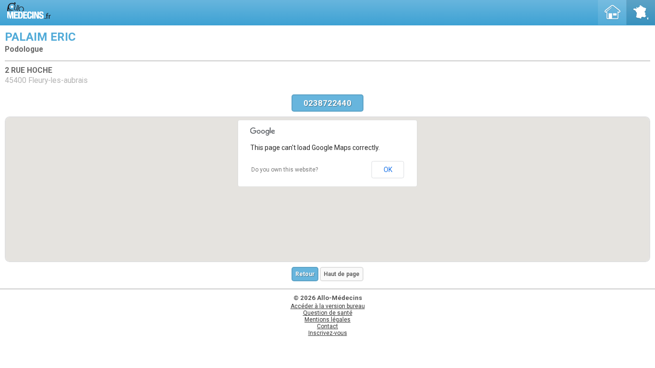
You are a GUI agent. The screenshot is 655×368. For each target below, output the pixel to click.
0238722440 (327, 103)
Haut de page (342, 274)
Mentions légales (327, 319)
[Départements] (640, 12)
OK (388, 169)
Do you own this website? (284, 169)
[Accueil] (612, 12)
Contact (327, 326)
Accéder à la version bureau (328, 306)
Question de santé (327, 313)
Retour (305, 274)
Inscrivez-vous (327, 333)
